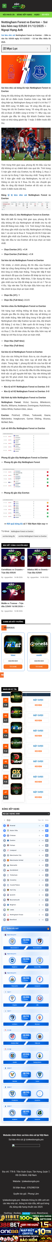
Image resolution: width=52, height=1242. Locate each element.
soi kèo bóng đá (9, 536)
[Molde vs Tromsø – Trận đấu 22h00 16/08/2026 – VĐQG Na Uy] (13, 591)
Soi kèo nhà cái (8, 35)
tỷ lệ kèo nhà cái (17, 195)
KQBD (36, 15)
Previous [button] (5, 628)
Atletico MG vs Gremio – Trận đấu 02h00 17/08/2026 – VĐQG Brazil (38, 571)
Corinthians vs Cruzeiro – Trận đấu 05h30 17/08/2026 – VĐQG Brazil (12, 571)
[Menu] (4, 6)
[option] (13, 652)
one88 (39, 655)
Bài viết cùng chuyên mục (15, 545)
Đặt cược (38, 700)
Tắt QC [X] (26, 1213)
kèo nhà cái (9, 15)
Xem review (13, 661)
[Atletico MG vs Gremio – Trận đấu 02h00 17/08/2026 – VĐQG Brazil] (39, 557)
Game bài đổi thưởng (13, 622)
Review (38, 705)
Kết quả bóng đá (15, 523)
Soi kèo (45, 15)
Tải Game (13, 667)
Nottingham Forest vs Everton (22, 531)
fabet (13, 655)
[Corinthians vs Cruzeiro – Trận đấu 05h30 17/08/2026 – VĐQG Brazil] (13, 557)
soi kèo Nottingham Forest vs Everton (33, 536)
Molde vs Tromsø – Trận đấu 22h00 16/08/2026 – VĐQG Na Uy (13, 605)
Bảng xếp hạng (24, 15)
